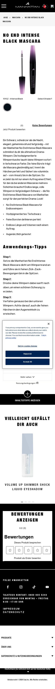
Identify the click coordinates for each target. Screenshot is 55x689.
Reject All (27, 354)
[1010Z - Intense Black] (7, 107)
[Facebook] (7, 587)
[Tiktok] (34, 587)
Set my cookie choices (27, 346)
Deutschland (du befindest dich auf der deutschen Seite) (27, 668)
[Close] (48, 323)
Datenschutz (14, 612)
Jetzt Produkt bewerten (14, 129)
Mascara (16, 17)
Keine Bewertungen (42, 125)
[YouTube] (47, 587)
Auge (6, 17)
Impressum (11, 608)
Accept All (27, 362)
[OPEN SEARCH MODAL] (52, 6)
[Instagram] (20, 587)
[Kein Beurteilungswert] (11, 125)
